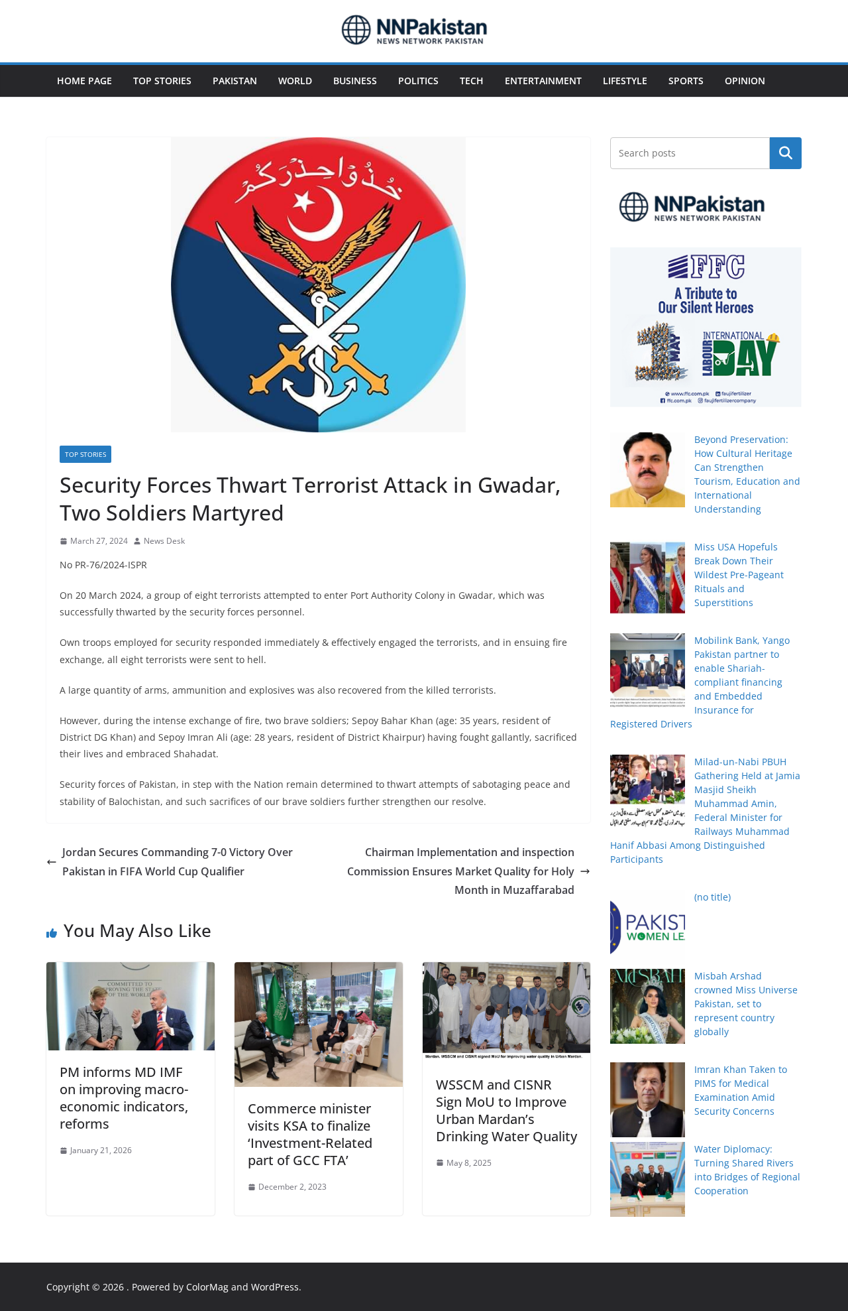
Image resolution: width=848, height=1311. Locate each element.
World (295, 80)
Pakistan (235, 80)
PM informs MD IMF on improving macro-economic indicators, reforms (124, 1098)
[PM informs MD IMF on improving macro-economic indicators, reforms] (130, 971)
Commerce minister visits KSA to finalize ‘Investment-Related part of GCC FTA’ (310, 1134)
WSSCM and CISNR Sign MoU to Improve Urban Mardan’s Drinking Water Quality (506, 1110)
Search (786, 153)
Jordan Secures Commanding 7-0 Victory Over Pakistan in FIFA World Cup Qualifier (177, 862)
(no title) (712, 897)
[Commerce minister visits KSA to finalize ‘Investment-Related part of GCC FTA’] (319, 971)
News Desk (164, 540)
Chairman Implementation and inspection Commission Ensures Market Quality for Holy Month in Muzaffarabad (460, 871)
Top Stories (162, 80)
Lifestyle (625, 80)
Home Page (84, 80)
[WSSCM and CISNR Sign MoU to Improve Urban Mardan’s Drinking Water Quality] (507, 971)
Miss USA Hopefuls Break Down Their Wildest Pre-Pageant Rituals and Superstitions (739, 574)
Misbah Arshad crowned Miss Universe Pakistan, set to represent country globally (746, 1003)
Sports (686, 80)
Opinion (745, 80)
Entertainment (543, 80)
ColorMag (207, 1286)
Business (355, 80)
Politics (418, 80)
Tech (472, 80)
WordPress (275, 1286)
